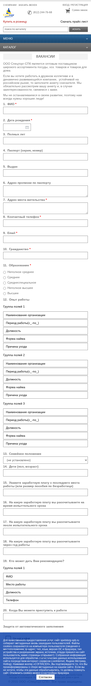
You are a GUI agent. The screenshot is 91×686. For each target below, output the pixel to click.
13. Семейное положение (22, 453)
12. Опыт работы (16, 299)
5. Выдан (10, 166)
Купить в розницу (15, 21)
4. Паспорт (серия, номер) (23, 150)
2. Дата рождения (17, 120)
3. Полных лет (14, 134)
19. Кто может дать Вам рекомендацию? (33, 561)
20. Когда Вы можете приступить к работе (35, 610)
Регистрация (79, 5)
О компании (9, 5)
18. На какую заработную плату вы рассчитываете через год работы (41, 543)
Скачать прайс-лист (74, 21)
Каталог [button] (9, 47)
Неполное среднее (20, 272)
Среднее (13, 277)
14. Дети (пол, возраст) (21, 466)
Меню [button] (8, 38)
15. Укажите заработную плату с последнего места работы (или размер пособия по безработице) (41, 484)
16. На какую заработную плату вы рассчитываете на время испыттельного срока (43, 504)
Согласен (45, 677)
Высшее (13, 293)
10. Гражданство (16, 249)
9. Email (10, 233)
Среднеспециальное (21, 282)
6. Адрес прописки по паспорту (27, 182)
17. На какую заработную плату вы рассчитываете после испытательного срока (41, 523)
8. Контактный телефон (22, 216)
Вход (66, 5)
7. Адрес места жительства (25, 199)
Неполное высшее (20, 288)
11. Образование (17, 265)
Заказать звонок (27, 5)
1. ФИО (9, 104)
